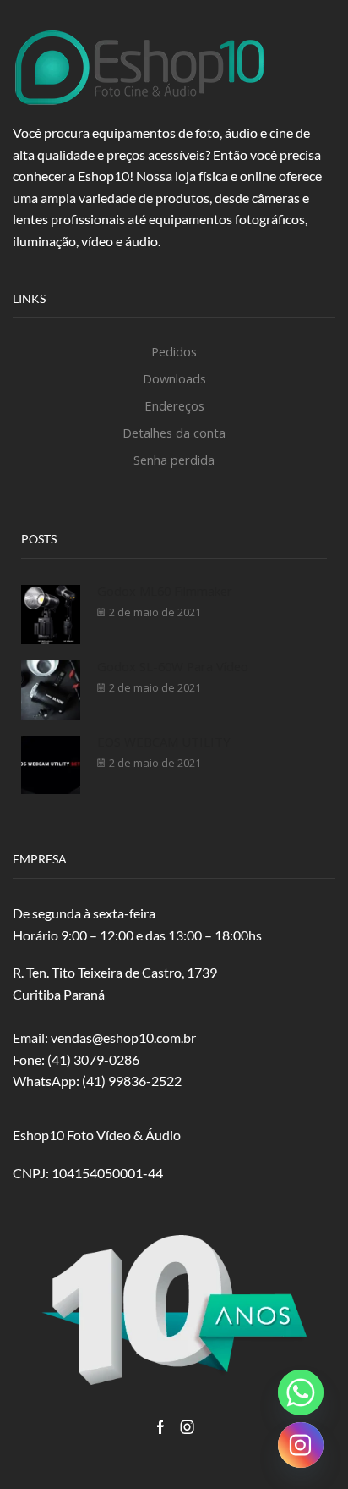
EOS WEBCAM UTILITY (164, 741)
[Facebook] (160, 1427)
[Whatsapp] (301, 1392)
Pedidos (174, 351)
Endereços (174, 405)
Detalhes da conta (174, 432)
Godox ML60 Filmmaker (164, 590)
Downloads (174, 378)
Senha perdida (174, 459)
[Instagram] (187, 1427)
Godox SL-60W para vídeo (172, 666)
